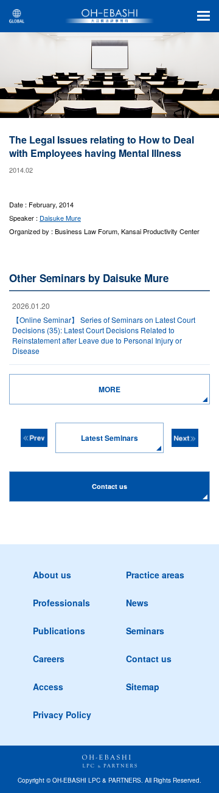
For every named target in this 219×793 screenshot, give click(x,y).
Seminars (145, 631)
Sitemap (142, 686)
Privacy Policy (62, 714)
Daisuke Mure (60, 218)
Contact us (149, 659)
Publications (59, 631)
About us (52, 575)
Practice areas (155, 575)
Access (48, 686)
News (137, 603)
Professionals (61, 603)
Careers (48, 659)
